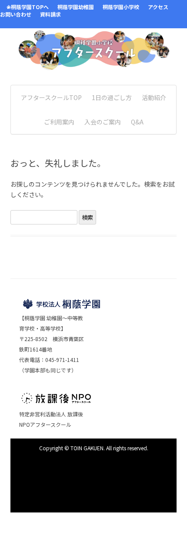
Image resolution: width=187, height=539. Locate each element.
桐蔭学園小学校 (121, 6)
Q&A (137, 121)
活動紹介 (154, 97)
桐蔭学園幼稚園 (75, 6)
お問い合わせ (15, 14)
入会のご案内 (102, 121)
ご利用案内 (59, 121)
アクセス (158, 6)
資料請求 (50, 14)
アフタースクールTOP (51, 97)
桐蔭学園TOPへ (30, 6)
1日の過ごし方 (112, 97)
